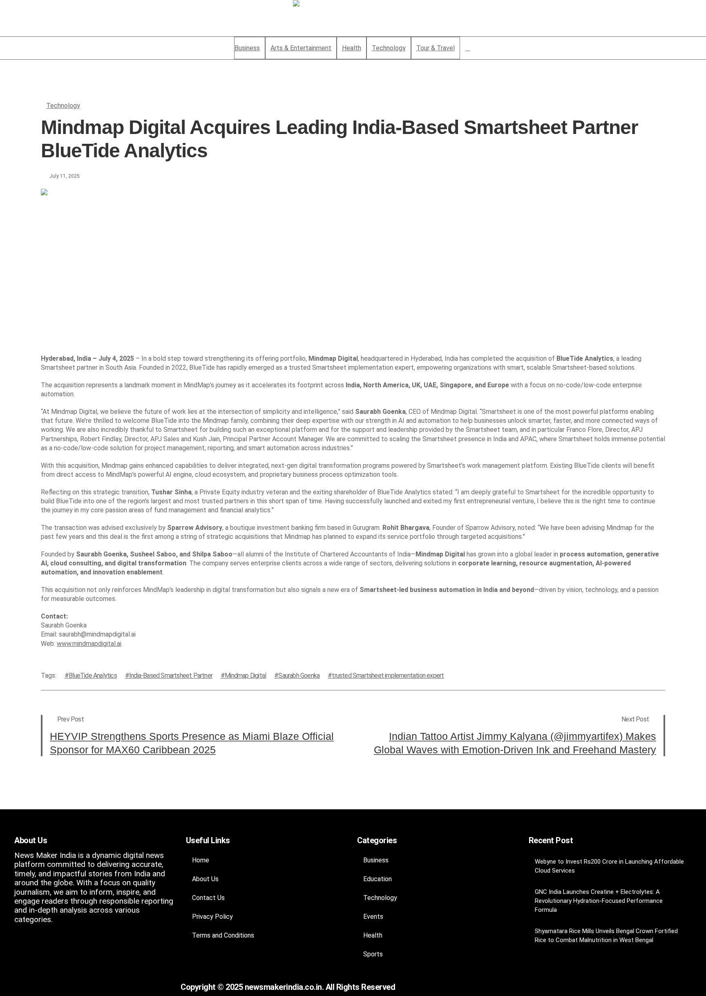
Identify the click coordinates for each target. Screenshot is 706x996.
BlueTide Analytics (93, 675)
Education (377, 879)
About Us (205, 879)
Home (200, 860)
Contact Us (208, 898)
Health (372, 935)
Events (373, 916)
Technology (63, 105)
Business (376, 860)
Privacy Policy (212, 916)
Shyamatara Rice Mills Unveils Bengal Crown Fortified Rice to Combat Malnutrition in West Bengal (606, 935)
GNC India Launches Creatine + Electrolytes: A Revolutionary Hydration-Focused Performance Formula (599, 900)
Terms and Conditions (223, 935)
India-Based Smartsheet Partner (170, 675)
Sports (373, 954)
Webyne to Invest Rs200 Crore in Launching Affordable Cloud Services (609, 866)
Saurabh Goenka (298, 675)
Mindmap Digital (245, 675)
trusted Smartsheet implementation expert (388, 675)
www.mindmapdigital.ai (89, 644)
